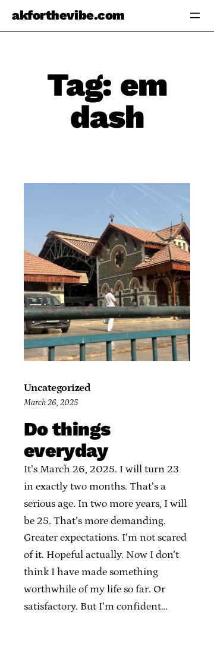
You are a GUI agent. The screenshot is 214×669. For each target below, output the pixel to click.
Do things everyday (67, 439)
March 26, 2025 (51, 403)
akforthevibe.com (68, 15)
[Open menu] (195, 15)
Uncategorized (57, 388)
